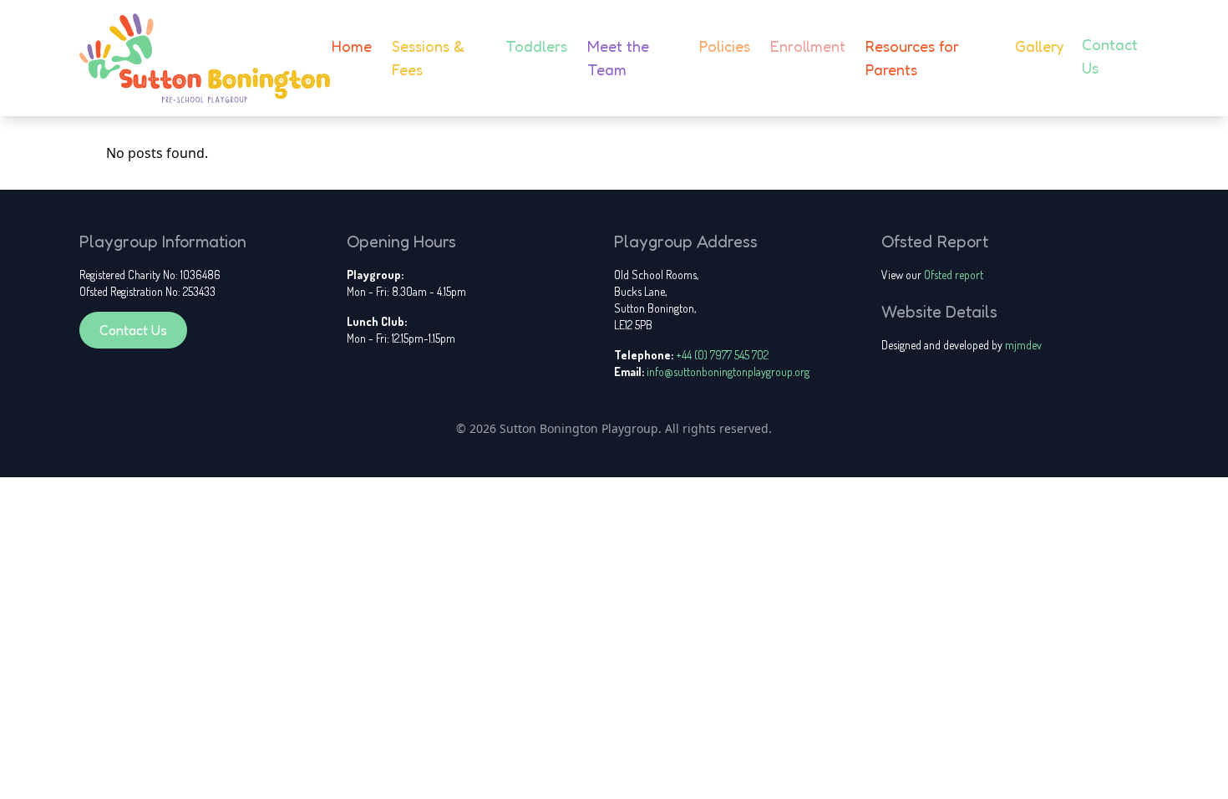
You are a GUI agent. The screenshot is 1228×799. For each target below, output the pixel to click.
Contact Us (133, 330)
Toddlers (536, 46)
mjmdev (1023, 345)
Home (352, 46)
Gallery (1039, 46)
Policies (724, 46)
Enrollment (807, 46)
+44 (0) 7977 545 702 (722, 355)
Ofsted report (953, 274)
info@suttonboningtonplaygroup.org (728, 371)
